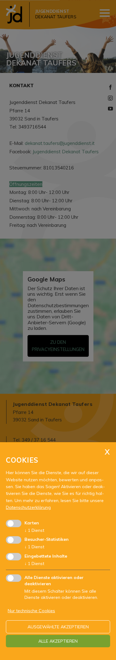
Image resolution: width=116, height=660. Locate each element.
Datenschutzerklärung (28, 507)
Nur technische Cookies (31, 610)
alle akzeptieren (58, 641)
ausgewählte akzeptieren (58, 627)
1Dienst (34, 530)
